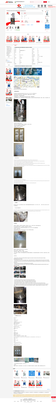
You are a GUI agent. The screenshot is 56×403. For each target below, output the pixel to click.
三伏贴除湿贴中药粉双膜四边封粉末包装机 (49, 16)
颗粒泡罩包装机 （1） (9, 53)
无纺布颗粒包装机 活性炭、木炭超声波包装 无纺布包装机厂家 (49, 42)
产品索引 (7, 104)
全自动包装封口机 (16, 393)
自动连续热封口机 (20, 393)
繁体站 (37, 401)
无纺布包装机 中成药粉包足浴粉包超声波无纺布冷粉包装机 (42, 42)
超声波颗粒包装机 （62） (9, 55)
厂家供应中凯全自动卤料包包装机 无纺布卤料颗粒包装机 (12, 42)
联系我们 (18, 401)
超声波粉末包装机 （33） (9, 52)
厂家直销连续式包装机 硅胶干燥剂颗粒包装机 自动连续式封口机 (29, 399)
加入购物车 (28, 24)
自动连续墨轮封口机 (36, 392)
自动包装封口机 (27, 392)
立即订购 (32, 24)
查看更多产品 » (48, 389)
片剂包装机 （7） (8, 54)
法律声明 (35, 401)
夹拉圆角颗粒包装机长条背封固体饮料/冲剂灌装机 (11, 74)
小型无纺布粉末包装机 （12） (10, 51)
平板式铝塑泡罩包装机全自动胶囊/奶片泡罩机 (10, 102)
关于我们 (15, 401)
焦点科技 (29, 402)
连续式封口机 (15, 392)
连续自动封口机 (23, 392)
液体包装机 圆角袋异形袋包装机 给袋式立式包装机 (26, 42)
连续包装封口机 (19, 392)
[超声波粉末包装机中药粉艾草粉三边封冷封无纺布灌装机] (47, 20)
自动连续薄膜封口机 (41, 392)
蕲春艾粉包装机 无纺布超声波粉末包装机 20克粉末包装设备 (20, 42)
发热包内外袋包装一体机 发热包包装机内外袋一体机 (33, 42)
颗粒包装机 (24, 8)
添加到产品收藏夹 (8, 105)
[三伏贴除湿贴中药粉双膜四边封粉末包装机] (47, 13)
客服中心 (21, 401)
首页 (19, 8)
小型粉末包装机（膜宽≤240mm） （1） (11, 47)
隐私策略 (28, 401)
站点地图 (25, 401)
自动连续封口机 (31, 392)
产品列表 (21, 8)
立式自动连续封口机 (46, 392)
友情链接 (41, 401)
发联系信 (23, 24)
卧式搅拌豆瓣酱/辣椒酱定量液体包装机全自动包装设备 (11, 81)
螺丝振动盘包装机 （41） (9, 46)
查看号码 (38, 21)
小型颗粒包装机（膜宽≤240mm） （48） (11, 49)
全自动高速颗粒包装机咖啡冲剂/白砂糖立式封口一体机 (11, 88)
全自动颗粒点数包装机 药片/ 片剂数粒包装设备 (10, 95)
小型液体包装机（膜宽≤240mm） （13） (11, 48)
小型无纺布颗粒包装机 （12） (10, 50)
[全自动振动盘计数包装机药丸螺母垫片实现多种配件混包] (47, 26)
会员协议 (31, 401)
